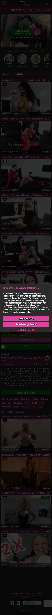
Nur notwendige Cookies (26, 324)
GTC (23, 330)
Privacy (28, 330)
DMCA (34, 330)
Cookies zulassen (26, 318)
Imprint (18, 330)
